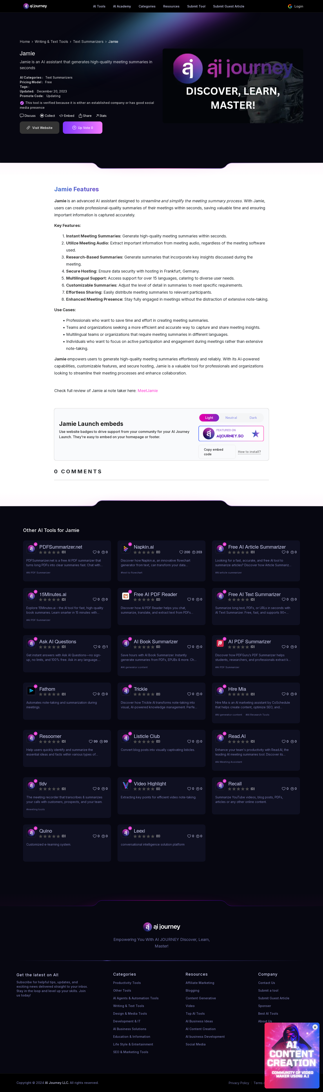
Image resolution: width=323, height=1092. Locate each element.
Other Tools (122, 990)
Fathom (47, 688)
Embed (69, 116)
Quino (45, 830)
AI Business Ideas (199, 1021)
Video (190, 1006)
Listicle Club (147, 736)
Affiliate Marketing (200, 983)
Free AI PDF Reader (155, 594)
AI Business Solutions (129, 1029)
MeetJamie (148, 390)
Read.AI (237, 736)
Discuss (30, 116)
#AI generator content (134, 667)
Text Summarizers (88, 41)
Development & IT (127, 1021)
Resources (171, 6)
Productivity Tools (127, 983)
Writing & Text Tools (51, 41)
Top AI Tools (195, 1013)
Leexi (139, 830)
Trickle (140, 688)
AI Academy (122, 6)
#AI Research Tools (257, 714)
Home (25, 41)
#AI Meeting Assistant (228, 761)
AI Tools (99, 6)
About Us (265, 1021)
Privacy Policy (239, 1083)
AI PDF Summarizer (249, 641)
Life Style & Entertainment (133, 1044)
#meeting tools (35, 809)
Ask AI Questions (57, 641)
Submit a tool (268, 990)
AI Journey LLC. (57, 1083)
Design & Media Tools (130, 1013)
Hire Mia (237, 688)
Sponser (264, 1006)
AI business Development (205, 1036)
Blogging (192, 990)
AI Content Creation (201, 1029)
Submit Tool (196, 6)
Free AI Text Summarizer (254, 594)
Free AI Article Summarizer (257, 546)
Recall (235, 783)
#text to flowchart (131, 572)
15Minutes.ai (52, 594)
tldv (43, 783)
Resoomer (50, 736)
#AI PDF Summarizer (38, 572)
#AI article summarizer (228, 572)
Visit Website (42, 128)
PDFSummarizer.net (60, 546)
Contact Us (266, 983)
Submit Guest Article (228, 6)
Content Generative (201, 998)
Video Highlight (150, 783)
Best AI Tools (268, 1013)
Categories (147, 6)
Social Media (196, 1044)
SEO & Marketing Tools (130, 1052)
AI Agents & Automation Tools (136, 998)
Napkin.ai (144, 546)
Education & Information (131, 1036)
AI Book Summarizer (156, 641)
